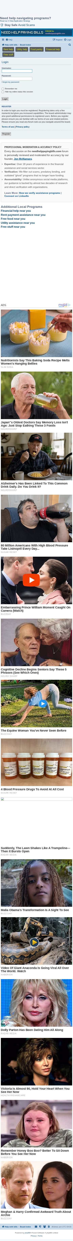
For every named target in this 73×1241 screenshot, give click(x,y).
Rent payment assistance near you (23, 214)
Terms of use (8, 127)
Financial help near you (16, 210)
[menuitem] (9, 40)
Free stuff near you (13, 226)
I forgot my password (10, 82)
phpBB (27, 1233)
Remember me (10, 89)
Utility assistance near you (18, 222)
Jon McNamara (23, 158)
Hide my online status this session (18, 92)
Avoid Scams (26, 25)
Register (6, 134)
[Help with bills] (36, 32)
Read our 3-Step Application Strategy (15, 21)
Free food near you (13, 218)
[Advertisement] (27, 8)
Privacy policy (23, 127)
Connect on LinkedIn (16, 196)
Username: (6, 68)
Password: (6, 76)
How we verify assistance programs (39, 193)
